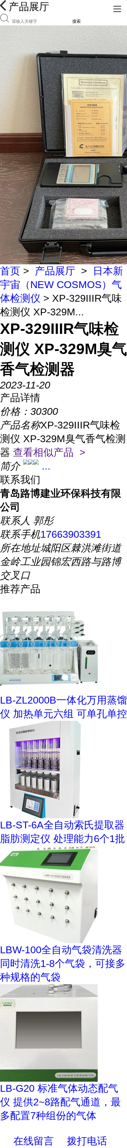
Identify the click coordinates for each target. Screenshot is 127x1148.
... (46, 466)
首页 (10, 271)
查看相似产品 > (49, 452)
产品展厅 (55, 271)
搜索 (76, 21)
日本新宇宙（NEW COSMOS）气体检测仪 (61, 284)
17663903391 (70, 534)
